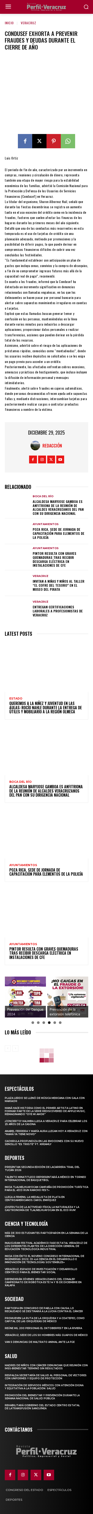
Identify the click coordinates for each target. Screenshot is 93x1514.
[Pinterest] (53, 141)
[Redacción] (36, 445)
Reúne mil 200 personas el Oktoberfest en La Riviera (43, 1328)
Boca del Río (43, 496)
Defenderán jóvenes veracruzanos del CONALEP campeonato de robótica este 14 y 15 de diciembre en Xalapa (43, 1282)
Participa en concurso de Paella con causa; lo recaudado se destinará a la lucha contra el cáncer (44, 1310)
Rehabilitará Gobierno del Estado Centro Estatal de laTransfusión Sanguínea (42, 1407)
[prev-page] (8, 1048)
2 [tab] (38, 1022)
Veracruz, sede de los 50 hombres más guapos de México (46, 1335)
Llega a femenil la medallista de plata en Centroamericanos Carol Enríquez (35, 1199)
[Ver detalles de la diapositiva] (25, 997)
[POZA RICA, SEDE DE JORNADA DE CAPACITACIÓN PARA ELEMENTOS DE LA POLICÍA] (17, 531)
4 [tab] (49, 1022)
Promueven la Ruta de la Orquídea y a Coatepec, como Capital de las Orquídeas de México (45, 1320)
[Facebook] (25, 141)
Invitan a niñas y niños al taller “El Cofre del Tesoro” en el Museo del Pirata (58, 585)
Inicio (9, 22)
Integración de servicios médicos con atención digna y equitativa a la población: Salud (44, 1387)
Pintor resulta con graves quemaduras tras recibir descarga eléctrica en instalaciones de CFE (54, 559)
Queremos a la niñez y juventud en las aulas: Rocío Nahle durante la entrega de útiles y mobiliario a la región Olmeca (45, 707)
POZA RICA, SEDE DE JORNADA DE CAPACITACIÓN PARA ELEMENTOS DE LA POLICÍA (58, 533)
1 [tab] (32, 1022)
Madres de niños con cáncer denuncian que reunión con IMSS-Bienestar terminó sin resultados (46, 1367)
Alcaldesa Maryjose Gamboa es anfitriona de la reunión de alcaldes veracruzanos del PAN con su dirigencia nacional (58, 507)
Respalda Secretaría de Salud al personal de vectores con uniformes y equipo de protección (46, 1377)
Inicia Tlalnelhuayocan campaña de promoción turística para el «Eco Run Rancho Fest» (46, 1189)
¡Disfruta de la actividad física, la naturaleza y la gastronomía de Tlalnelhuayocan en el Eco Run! (42, 1209)
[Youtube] (60, 459)
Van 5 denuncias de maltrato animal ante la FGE (40, 1342)
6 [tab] (60, 1022)
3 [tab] (43, 1022)
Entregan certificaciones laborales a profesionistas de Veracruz (58, 610)
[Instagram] (42, 459)
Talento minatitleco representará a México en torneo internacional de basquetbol (45, 1179)
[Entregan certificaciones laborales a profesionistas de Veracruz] (17, 609)
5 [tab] (54, 1022)
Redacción (52, 445)
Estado (15, 698)
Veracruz (28, 22)
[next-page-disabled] (15, 1048)
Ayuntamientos (46, 524)
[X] (39, 141)
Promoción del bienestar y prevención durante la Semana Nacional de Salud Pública (42, 1397)
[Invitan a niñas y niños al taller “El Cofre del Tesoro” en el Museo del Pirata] (17, 583)
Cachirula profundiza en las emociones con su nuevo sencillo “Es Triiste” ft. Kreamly (44, 1143)
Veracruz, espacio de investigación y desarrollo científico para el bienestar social (41, 1271)
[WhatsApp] (68, 141)
